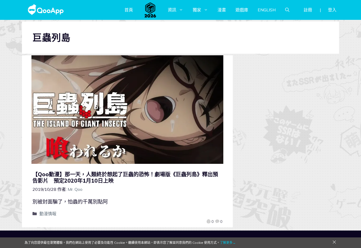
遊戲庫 (241, 9)
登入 (332, 9)
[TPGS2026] (150, 10)
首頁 (128, 9)
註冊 (308, 9)
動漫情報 (47, 213)
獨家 (197, 9)
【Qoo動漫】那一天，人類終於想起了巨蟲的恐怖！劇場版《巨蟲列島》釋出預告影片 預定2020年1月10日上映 (125, 177)
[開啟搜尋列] (287, 9)
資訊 (172, 9)
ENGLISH (267, 9)
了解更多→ (228, 243)
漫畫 (221, 9)
